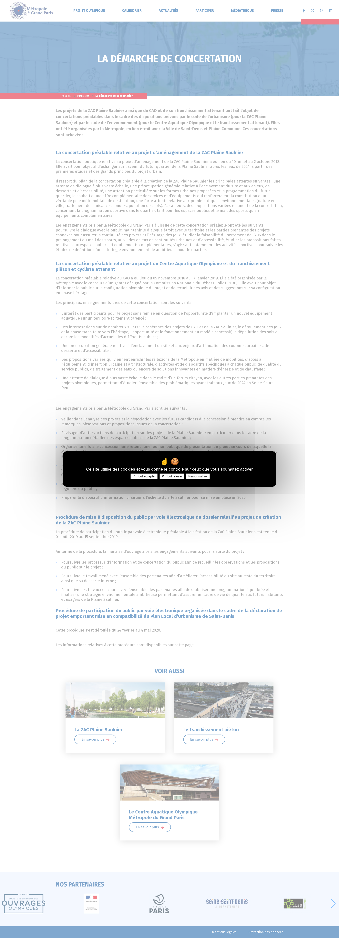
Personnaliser (198, 476)
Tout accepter (146, 476)
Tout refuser (173, 476)
